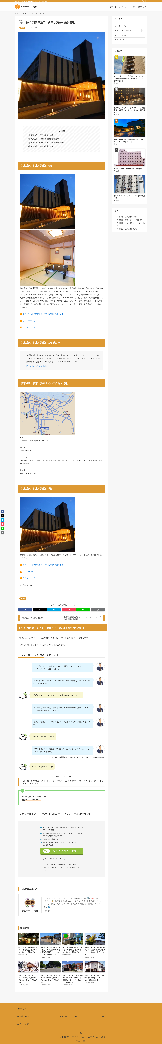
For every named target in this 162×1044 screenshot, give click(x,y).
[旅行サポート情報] (26, 6)
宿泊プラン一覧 (29, 321)
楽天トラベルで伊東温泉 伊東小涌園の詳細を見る (43, 314)
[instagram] (49, 911)
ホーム (59, 1037)
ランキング (122, 40)
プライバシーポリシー (79, 1037)
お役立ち (121, 26)
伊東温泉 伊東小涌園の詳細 (42, 146)
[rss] (142, 1)
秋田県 (23, 27)
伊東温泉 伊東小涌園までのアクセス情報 (47, 143)
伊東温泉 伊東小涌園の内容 (42, 135)
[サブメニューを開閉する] (142, 30)
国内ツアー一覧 (29, 327)
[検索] (145, 1)
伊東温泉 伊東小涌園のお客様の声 (45, 139)
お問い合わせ (100, 1037)
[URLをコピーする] (98, 609)
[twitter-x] (46, 911)
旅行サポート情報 (30, 911)
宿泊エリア (124, 30)
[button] (25, 609)
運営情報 (66, 1037)
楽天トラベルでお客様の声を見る (36, 366)
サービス (121, 35)
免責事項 (91, 1037)
